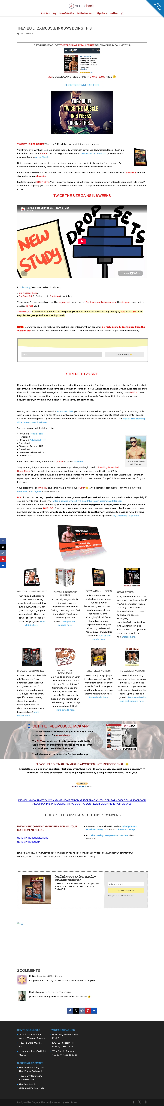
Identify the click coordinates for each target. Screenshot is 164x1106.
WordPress (71, 1102)
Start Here (45, 14)
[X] (76, 1011)
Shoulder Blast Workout (31, 671)
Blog (54, 14)
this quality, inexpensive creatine (109, 835)
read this (78, 461)
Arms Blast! (41, 157)
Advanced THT (65, 411)
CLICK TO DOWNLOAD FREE (82, 85)
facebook (22, 491)
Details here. (129, 637)
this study (25, 287)
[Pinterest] (88, 1011)
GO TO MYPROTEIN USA (28, 842)
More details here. (65, 710)
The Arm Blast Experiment (65, 671)
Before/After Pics (67, 14)
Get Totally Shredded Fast (32, 591)
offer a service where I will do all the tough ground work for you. (87, 501)
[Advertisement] (82, 942)
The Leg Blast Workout (132, 671)
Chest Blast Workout (99, 671)
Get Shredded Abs (84, 14)
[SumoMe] (94, 1011)
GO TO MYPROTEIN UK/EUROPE (32, 838)
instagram (36, 491)
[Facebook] (70, 1011)
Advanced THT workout (93, 153)
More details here (98, 697)
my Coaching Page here (126, 515)
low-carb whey (126, 829)
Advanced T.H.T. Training (99, 591)
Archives (114, 14)
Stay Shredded (125, 592)
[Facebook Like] (82, 1011)
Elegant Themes (40, 1102)
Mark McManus (26, 34)
